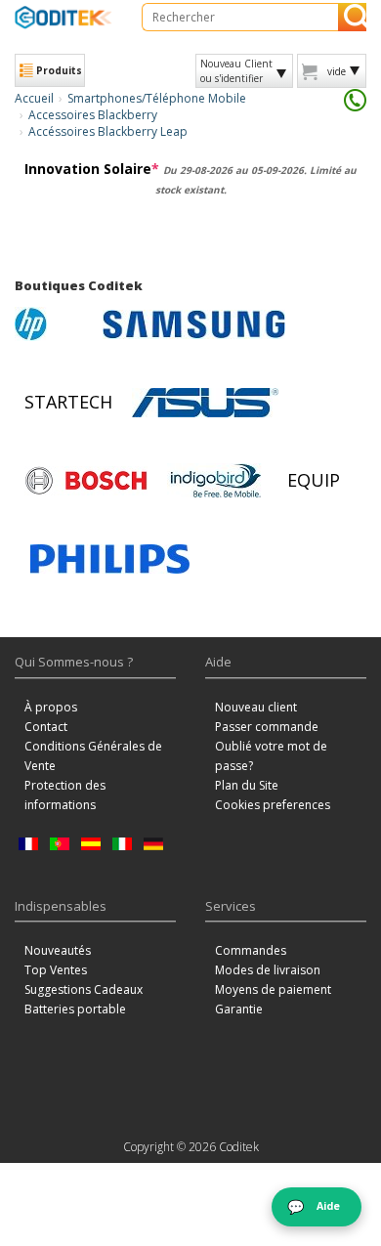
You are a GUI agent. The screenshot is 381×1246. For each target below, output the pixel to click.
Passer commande (266, 726)
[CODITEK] (63, 17)
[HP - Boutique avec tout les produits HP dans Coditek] (54, 324)
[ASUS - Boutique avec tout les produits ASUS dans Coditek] (205, 402)
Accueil (34, 98)
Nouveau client (256, 707)
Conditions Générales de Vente (93, 756)
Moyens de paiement (273, 989)
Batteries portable (75, 1009)
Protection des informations (65, 795)
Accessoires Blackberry (92, 115)
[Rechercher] (352, 17)
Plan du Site (246, 785)
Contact (45, 726)
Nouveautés (57, 950)
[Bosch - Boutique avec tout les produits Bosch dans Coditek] (86, 480)
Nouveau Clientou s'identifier (236, 70)
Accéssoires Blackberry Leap (108, 131)
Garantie (239, 1009)
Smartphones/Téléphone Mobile (156, 98)
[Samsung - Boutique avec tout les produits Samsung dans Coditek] (194, 324)
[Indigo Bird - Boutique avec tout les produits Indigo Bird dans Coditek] (216, 480)
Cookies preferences (272, 804)
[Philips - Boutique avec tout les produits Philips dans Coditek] (110, 559)
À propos (50, 707)
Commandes (250, 950)
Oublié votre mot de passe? (271, 756)
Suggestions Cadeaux (83, 989)
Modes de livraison (267, 970)
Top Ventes (55, 970)
